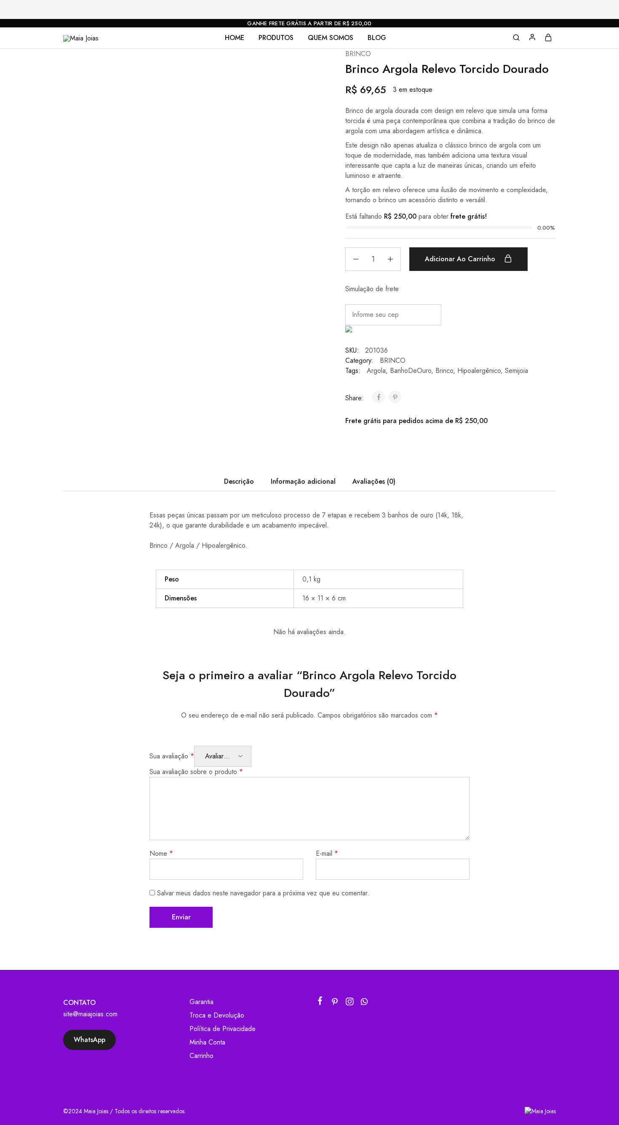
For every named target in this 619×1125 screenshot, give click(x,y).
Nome (161, 853)
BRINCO (358, 54)
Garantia (201, 1002)
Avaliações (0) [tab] (373, 481)
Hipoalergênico (479, 370)
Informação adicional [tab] (303, 481)
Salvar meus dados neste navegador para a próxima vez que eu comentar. (263, 893)
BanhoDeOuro (410, 370)
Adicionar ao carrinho (461, 259)
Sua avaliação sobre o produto (196, 772)
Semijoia (516, 370)
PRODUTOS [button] (276, 38)
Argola (376, 370)
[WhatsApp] (364, 1003)
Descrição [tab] (239, 481)
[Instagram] (349, 1003)
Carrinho (201, 1056)
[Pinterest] (335, 1003)
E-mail (327, 853)
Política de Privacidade (222, 1029)
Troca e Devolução (216, 1015)
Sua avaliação (171, 756)
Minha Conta (207, 1042)
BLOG (377, 38)
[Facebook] (320, 1002)
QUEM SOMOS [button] (330, 38)
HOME (234, 38)
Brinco (444, 370)
